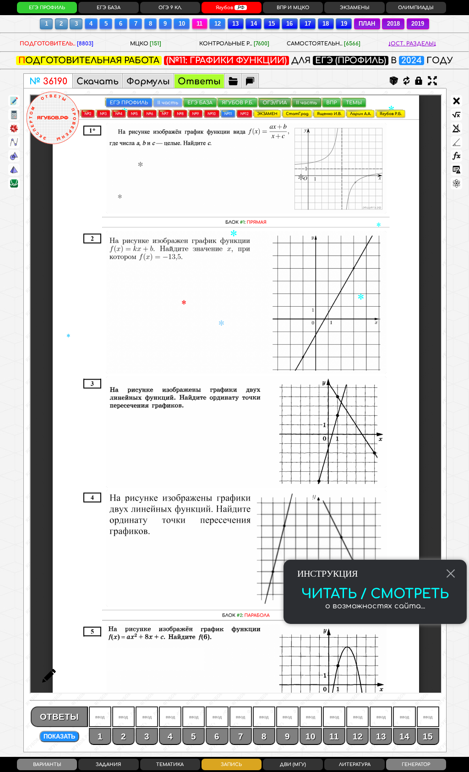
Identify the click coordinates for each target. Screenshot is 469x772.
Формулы (148, 81)
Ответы (199, 81)
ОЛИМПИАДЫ (416, 7)
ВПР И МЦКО (293, 7)
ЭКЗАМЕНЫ (355, 7)
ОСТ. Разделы (412, 44)
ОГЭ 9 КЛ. (170, 7)
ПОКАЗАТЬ (59, 736)
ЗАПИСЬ (231, 764)
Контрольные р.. (234, 44)
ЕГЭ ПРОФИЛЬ (47, 7)
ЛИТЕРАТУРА (355, 764)
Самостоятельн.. (323, 44)
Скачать (97, 81)
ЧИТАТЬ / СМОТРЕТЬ (375, 594)
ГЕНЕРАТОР (416, 764)
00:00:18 (231, 7)
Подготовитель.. (56, 44)
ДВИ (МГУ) (293, 764)
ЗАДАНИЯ (108, 764)
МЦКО (145, 44)
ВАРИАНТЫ (47, 764)
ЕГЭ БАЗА (108, 7)
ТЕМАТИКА (170, 764)
